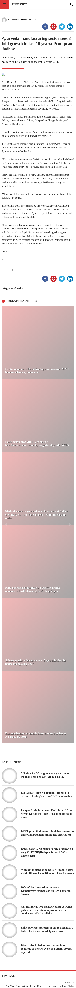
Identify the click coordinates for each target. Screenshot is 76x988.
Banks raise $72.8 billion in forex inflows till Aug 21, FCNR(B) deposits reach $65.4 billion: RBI (47, 852)
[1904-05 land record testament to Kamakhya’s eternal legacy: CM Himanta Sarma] (9, 891)
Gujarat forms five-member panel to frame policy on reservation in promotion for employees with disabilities (46, 910)
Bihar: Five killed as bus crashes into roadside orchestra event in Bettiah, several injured (46, 949)
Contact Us (69, 982)
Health (19, 288)
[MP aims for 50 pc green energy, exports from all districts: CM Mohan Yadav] (9, 776)
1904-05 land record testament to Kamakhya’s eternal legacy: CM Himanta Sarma (46, 891)
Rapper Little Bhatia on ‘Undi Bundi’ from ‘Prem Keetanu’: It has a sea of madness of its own (46, 814)
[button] (6, 524)
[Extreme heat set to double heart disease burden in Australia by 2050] (38, 707)
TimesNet (14, 19)
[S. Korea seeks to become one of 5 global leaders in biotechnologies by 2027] (38, 634)
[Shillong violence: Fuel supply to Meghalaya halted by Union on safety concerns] (9, 930)
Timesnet (19, 4)
